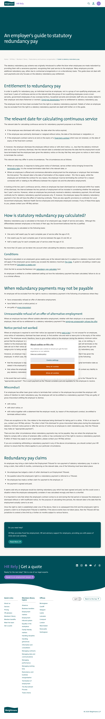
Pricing (6, 610)
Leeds (42, 613)
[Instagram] (81, 565)
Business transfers (28, 608)
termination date (13, 168)
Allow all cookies (52, 373)
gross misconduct (24, 307)
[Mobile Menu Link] (99, 3)
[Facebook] (86, 565)
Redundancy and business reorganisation (42, 59)
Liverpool (43, 619)
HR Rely (12, 59)
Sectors (6, 606)
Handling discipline (28, 636)
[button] (19, 577)
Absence (25, 605)
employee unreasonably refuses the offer (81, 321)
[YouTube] (90, 565)
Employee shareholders (51, 100)
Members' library (22, 59)
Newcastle (43, 629)
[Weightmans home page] (11, 710)
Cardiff (42, 606)
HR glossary (8, 613)
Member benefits (10, 619)
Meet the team (9, 622)
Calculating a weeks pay (26, 265)
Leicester (43, 616)
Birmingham (44, 603)
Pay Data (68, 262)
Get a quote (8, 626)
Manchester (44, 626)
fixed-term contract (62, 138)
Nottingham (44, 632)
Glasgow (42, 610)
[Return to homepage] (9, 3)
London (42, 622)
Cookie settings (52, 360)
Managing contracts (28, 651)
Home (6, 59)
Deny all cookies (52, 366)
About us (7, 603)
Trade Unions (26, 693)
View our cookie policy (38, 354)
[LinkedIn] (77, 565)
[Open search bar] (87, 3)
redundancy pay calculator (46, 269)
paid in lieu (66, 333)
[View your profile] (93, 3)
